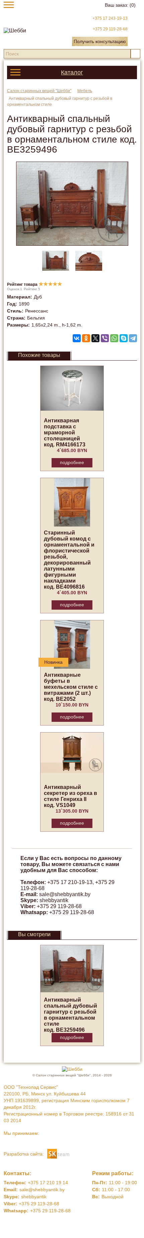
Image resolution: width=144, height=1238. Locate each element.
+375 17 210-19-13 (69, 882)
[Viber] (105, 338)
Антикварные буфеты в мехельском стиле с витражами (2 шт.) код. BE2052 (71, 687)
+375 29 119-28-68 (110, 29)
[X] (95, 338)
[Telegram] (133, 338)
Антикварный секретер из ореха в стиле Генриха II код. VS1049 (70, 796)
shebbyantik (54, 900)
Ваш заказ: (120, 5)
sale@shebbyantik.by (64, 894)
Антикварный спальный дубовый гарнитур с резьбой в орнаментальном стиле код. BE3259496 (70, 1015)
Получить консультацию (100, 41)
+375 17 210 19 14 (48, 1182)
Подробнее (72, 462)
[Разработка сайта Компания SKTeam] (58, 1153)
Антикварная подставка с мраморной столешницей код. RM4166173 (64, 432)
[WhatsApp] (114, 338)
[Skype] (124, 338)
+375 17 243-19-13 (110, 18)
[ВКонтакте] (77, 338)
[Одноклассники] (86, 338)
